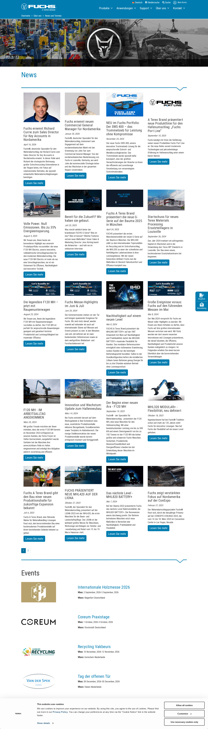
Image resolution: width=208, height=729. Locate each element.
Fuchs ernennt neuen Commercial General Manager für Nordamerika (82, 125)
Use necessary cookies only (184, 722)
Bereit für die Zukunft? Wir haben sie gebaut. (83, 218)
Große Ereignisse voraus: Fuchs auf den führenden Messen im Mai (165, 306)
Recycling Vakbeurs (94, 646)
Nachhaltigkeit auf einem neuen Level (123, 317)
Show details (43, 723)
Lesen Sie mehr (35, 183)
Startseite (26, 15)
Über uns (38, 15)
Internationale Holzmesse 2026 (104, 587)
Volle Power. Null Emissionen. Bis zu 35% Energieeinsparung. (39, 227)
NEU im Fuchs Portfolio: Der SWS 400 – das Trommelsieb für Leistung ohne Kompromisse (124, 128)
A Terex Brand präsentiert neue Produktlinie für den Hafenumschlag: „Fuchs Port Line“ (165, 125)
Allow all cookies (184, 705)
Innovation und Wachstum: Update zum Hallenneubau (83, 407)
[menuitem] (105, 8)
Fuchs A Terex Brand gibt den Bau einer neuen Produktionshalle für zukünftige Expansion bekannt (40, 500)
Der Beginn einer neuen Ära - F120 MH (122, 404)
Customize (182, 713)
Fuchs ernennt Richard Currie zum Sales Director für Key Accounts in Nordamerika (41, 134)
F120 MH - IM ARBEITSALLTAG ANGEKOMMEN (34, 413)
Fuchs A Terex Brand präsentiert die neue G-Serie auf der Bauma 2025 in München (124, 219)
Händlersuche (153, 2)
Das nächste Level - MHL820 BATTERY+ (119, 495)
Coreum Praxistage (94, 616)
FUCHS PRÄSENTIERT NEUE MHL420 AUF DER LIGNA (81, 494)
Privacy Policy (60, 712)
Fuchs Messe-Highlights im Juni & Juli (81, 304)
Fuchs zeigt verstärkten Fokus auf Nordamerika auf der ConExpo (164, 496)
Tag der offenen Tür (94, 676)
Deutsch (138, 2)
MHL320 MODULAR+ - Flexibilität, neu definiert (164, 409)
